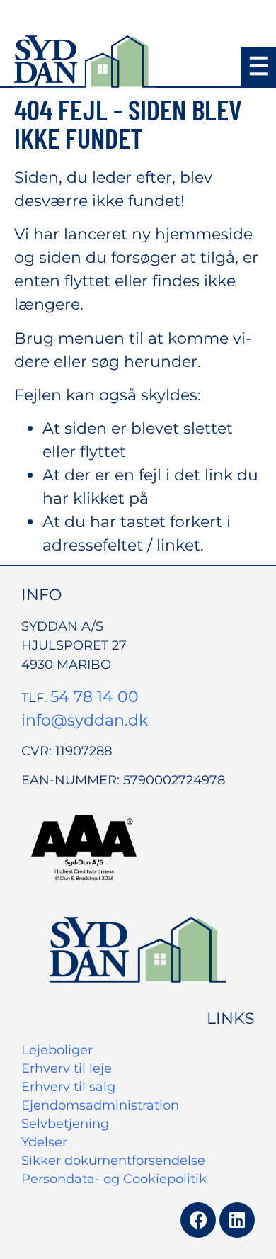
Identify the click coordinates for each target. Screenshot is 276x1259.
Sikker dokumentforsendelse (113, 1160)
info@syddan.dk (84, 720)
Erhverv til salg (68, 1087)
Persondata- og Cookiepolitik (114, 1179)
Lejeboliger (57, 1050)
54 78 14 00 (94, 696)
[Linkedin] (237, 1220)
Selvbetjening (65, 1123)
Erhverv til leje (66, 1068)
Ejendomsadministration (100, 1105)
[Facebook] (198, 1220)
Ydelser (44, 1142)
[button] (258, 66)
